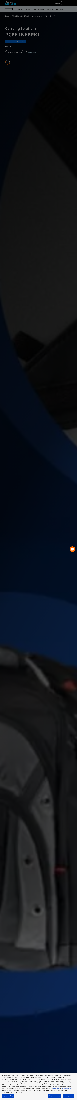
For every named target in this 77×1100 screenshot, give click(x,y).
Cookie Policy (55, 1088)
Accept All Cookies (54, 1096)
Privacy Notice (66, 1088)
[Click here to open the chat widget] (72, 549)
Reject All (68, 1096)
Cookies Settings (8, 1096)
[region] (38, 1086)
